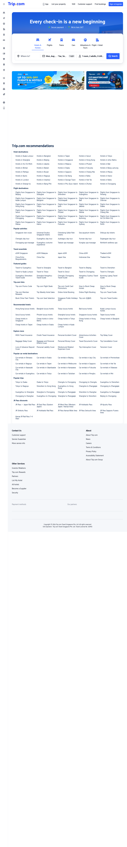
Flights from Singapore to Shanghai (46, 193)
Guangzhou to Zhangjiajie (110, 392)
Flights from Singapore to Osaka (110, 205)
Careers (89, 443)
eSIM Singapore (22, 253)
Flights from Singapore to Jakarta (88, 205)
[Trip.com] (16, 4)
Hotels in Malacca (64, 164)
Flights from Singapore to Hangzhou (67, 217)
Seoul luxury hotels (23, 315)
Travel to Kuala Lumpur (24, 272)
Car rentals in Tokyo (44, 374)
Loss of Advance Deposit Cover (25, 348)
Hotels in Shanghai (23, 160)
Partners (15, 476)
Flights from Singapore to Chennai (110, 199)
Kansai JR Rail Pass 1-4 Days (24, 418)
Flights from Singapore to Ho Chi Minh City (110, 217)
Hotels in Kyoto (21, 176)
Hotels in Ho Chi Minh (24, 164)
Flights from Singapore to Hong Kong (25, 205)
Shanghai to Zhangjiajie (67, 396)
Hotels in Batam (43, 168)
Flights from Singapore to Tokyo (46, 205)
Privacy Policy (91, 451)
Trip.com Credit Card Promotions (65, 287)
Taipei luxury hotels (107, 315)
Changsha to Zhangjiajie (88, 386)
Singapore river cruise (24, 233)
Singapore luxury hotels (88, 315)
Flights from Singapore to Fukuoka (67, 223)
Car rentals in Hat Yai (108, 364)
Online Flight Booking (87, 292)
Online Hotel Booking (66, 292)
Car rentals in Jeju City (87, 358)
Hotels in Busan (43, 172)
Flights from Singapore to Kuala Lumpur (25, 199)
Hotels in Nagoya (43, 176)
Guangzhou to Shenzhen (109, 382)
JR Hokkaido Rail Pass (45, 411)
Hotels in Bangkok (44, 156)
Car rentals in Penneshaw (110, 358)
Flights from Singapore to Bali (88, 199)
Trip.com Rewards (18, 472)
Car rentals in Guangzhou (25, 374)
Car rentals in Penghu (87, 374)
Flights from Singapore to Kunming (88, 217)
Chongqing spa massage (25, 243)
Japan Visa (62, 257)
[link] (46, 4)
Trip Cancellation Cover (108, 341)
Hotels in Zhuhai (85, 184)
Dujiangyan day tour (107, 239)
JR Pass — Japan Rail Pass (25, 405)
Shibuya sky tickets (107, 233)
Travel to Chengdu (107, 272)
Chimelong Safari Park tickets (66, 234)
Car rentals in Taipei (44, 364)
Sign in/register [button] (116, 4)
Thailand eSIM (105, 253)
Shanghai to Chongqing (46, 392)
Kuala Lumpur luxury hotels (108, 310)
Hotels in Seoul (85, 156)
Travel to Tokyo (42, 272)
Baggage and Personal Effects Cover (45, 342)
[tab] (38, 43)
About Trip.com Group (94, 460)
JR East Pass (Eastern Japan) (45, 406)
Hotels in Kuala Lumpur (24, 156)
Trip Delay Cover (106, 335)
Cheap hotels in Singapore (21, 320)
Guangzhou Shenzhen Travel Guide (24, 277)
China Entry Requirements (21, 258)
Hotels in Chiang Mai (87, 172)
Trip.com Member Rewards (22, 293)
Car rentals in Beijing (65, 358)
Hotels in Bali (105, 164)
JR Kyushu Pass (106, 405)
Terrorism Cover (106, 347)
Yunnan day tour (85, 239)
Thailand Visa (105, 257)
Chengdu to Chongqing (67, 382)
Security (15, 493)
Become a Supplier (19, 489)
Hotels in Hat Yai (85, 180)
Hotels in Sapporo (65, 172)
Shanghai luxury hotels (66, 315)
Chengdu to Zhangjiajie (67, 392)
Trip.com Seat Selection (46, 298)
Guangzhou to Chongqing (46, 396)
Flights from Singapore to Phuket (67, 211)
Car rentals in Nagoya (24, 364)
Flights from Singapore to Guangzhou (88, 193)
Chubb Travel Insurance (45, 335)
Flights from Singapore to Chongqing (25, 217)
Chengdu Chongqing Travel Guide (66, 277)
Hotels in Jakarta (43, 164)
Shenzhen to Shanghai (87, 392)
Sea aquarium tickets (87, 233)
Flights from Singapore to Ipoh (67, 205)
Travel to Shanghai (44, 268)
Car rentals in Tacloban (66, 374)
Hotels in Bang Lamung (109, 168)
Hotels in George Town (67, 180)
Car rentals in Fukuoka (87, 368)
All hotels (15, 484)
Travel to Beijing (85, 268)
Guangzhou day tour (44, 239)
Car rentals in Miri (106, 374)
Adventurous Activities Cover (87, 336)
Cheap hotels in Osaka (45, 325)
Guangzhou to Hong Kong (65, 387)
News (88, 439)
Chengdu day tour (22, 239)
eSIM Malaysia (42, 253)
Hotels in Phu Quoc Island (68, 184)
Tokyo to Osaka (21, 382)
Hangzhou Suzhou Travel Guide (88, 277)
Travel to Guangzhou (23, 268)
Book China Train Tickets (25, 298)
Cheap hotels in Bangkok (109, 319)
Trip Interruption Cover (87, 347)
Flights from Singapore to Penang (110, 193)
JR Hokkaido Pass (85, 405)
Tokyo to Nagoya (22, 386)
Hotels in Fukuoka (86, 168)
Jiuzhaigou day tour (65, 239)
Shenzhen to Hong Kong (46, 386)
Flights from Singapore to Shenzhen (67, 193)
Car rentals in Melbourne (67, 364)
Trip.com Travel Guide (108, 292)
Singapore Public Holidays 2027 (68, 299)
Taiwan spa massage (66, 243)
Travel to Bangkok (65, 268)
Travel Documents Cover (88, 341)
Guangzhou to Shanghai (25, 392)
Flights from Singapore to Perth (110, 223)
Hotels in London (22, 180)
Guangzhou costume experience (44, 244)
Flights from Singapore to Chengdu (46, 217)
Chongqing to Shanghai (24, 396)
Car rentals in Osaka (44, 358)
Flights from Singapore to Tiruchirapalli (67, 199)
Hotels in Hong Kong (87, 160)
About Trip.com (92, 435)
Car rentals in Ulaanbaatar (46, 368)
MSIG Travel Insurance (24, 335)
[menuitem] (3, 12)
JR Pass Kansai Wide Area (67, 411)
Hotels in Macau (106, 172)
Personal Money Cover (66, 341)
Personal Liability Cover (45, 347)
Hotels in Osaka (64, 168)
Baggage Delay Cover (24, 341)
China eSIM (83, 253)
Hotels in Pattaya (22, 172)
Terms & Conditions (93, 447)
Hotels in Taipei (64, 156)
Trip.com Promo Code (24, 286)
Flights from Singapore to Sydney (88, 223)
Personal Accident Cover (67, 335)
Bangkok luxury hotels (45, 309)
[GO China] (48, 80)
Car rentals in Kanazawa (67, 368)
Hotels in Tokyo (106, 156)
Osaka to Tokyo (42, 382)
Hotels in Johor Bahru (108, 160)
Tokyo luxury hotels (65, 309)
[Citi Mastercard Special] (98, 80)
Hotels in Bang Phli (44, 184)
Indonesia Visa (84, 257)
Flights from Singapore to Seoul (25, 211)
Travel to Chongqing (86, 272)
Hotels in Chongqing (108, 184)
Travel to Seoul (63, 272)
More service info (18, 443)
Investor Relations (19, 468)
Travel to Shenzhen (107, 268)
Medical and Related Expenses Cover (66, 348)
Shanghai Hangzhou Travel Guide (44, 277)
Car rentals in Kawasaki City (24, 369)
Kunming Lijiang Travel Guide (108, 277)
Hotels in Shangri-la (23, 184)
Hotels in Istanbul (43, 180)
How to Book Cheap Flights (108, 287)
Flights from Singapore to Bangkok (46, 199)
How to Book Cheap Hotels (87, 287)
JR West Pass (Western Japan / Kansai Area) (66, 406)
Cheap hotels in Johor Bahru (45, 320)
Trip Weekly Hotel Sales (46, 292)
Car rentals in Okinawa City (24, 359)
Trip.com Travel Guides (108, 298)
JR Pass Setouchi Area (87, 411)
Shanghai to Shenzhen (87, 396)
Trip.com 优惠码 (85, 298)
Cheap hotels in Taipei (24, 325)
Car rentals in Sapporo (87, 364)
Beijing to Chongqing (108, 396)
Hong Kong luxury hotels (25, 309)
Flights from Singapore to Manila (88, 211)
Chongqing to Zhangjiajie (109, 386)
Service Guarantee (19, 439)
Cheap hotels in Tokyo (66, 319)
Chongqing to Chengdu (88, 382)
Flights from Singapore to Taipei (46, 211)
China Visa (40, 257)
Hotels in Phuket (85, 164)
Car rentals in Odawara (108, 368)
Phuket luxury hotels (45, 315)
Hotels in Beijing (43, 160)
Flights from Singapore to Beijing (25, 193)
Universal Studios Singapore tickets (43, 234)
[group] (56, 27)
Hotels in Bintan (22, 168)
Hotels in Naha (84, 176)
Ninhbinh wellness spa (108, 243)
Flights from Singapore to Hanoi (46, 223)
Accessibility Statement (95, 456)
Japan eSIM (62, 253)
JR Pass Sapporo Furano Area (109, 412)
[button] (4, 4)
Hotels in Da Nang (65, 176)
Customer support (19, 435)
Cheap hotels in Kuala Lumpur (66, 326)
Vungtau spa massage (87, 243)
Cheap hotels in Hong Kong (87, 320)
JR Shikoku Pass (22, 411)
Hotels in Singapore (65, 160)
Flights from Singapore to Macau (25, 223)
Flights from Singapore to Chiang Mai (110, 211)
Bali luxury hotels (85, 309)
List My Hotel (17, 480)
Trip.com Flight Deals (45, 286)
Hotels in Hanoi (106, 176)
